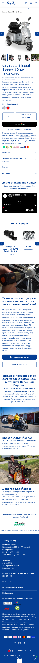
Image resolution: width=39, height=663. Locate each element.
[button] (3, 3)
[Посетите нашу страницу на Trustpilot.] (20, 524)
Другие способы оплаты (19, 129)
